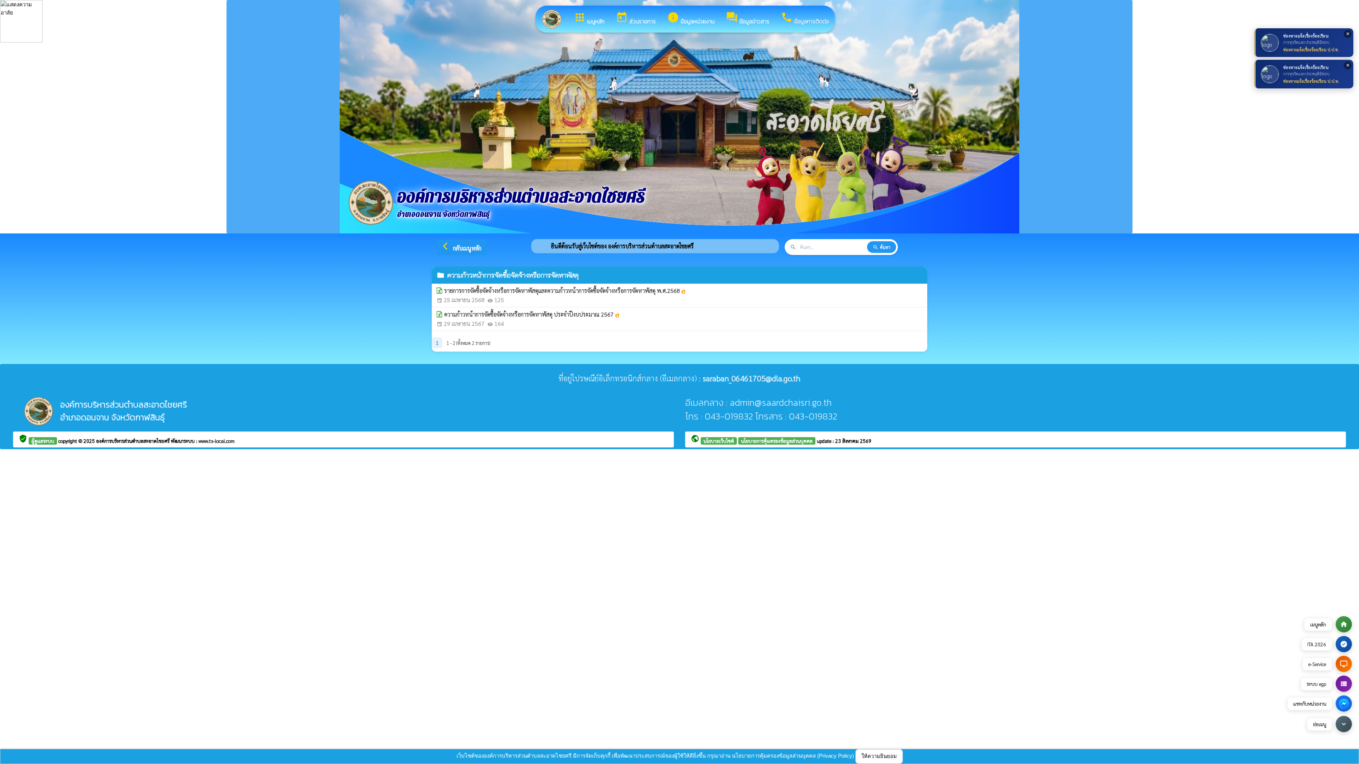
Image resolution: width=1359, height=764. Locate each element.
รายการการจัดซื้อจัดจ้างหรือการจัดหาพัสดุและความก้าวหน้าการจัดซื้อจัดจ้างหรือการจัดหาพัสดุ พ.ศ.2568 (565, 290)
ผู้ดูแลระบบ (42, 441)
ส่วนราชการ (636, 18)
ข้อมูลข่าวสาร (747, 18)
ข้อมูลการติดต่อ (805, 18)
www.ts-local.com (217, 441)
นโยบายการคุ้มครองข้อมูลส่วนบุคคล (777, 441)
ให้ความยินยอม (879, 756)
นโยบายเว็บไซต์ (719, 441)
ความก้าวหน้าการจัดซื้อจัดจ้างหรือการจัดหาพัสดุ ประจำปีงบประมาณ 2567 (532, 314)
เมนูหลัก (589, 18)
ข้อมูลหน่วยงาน (691, 18)
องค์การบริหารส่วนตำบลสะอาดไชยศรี (133, 441)
